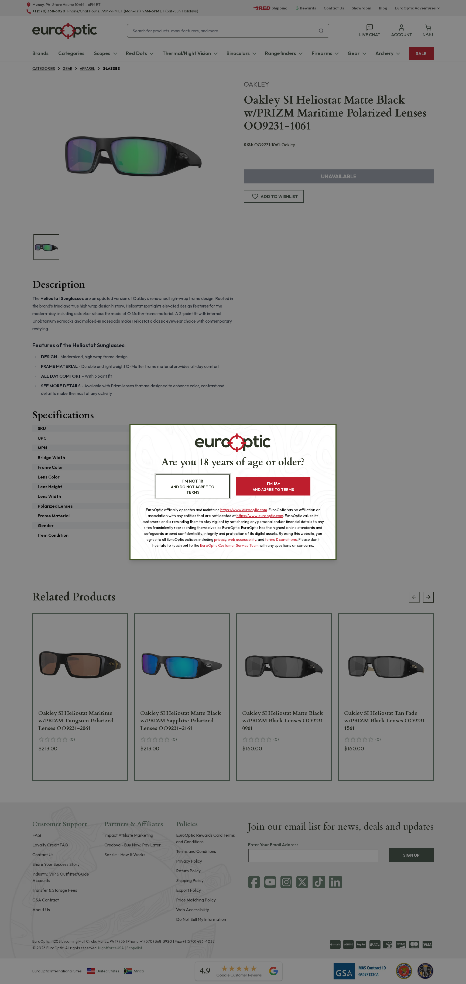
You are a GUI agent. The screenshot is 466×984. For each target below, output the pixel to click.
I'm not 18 (192, 486)
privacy (220, 539)
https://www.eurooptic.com (243, 509)
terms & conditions (281, 539)
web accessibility (242, 539)
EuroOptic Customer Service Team (229, 545)
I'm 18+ (273, 486)
